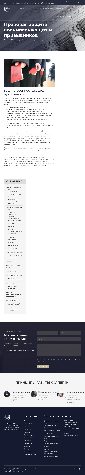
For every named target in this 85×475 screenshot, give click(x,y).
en (5, 3)
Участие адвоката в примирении (13, 287)
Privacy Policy (69, 359)
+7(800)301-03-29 (17, 3)
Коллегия (59, 9)
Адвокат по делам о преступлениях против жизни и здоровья (14, 246)
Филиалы (27, 449)
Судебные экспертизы (14, 300)
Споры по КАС (11, 261)
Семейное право (13, 191)
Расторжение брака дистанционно (14, 202)
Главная (23, 9)
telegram (47, 3)
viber (38, 3)
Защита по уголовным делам (14, 208)
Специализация (35, 9)
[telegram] (79, 469)
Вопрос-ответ (28, 438)
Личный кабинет (30, 454)
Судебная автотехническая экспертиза (13, 309)
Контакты (61, 16)
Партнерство (48, 9)
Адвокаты (27, 452)
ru (7, 3)
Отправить (43, 366)
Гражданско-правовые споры (14, 188)
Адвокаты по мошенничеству (12, 213)
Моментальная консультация (72, 2)
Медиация (10, 284)
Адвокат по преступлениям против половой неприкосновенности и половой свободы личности (15, 230)
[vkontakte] (76, 469)
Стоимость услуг (29, 429)
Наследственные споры (15, 194)
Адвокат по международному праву (15, 279)
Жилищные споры (13, 197)
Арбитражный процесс (14, 252)
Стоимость (69, 9)
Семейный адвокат (13, 199)
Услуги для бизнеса (13, 271)
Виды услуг (16, 40)
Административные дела (13, 266)
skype (55, 3)
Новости (70, 16)
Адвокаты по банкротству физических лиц (15, 256)
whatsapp (30, 3)
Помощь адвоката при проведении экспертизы (15, 303)
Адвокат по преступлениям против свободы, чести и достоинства (14, 240)
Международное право (14, 275)
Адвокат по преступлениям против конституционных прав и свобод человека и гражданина (15, 220)
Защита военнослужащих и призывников (13, 294)
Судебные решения (31, 435)
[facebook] (74, 469)
